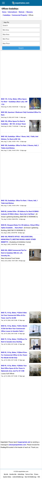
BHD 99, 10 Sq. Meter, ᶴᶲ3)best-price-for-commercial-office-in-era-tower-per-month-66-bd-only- (14, 355)
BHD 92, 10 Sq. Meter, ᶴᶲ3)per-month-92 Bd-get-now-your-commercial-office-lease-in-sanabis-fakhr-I (14, 328)
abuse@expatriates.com (17, 445)
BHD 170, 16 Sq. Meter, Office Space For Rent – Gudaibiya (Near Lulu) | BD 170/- (14, 101)
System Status (7, 477)
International (12, 12)
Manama (29, 12)
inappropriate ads (24, 442)
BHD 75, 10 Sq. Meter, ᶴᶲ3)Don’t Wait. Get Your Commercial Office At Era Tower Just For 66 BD (14, 315)
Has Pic (6, 22)
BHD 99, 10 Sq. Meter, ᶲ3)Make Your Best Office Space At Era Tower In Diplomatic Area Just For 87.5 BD (14, 368)
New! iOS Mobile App (30, 477)
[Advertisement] (21, 74)
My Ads (6, 474)
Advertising (21, 474)
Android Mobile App (18, 477)
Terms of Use (29, 474)
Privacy (36, 474)
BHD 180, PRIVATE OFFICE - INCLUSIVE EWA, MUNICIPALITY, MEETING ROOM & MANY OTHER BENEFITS (18, 239)
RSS (39, 477)
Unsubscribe (12, 474)
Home (4, 12)
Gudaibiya (6, 15)
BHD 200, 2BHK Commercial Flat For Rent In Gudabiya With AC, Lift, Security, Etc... (13, 253)
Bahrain (21, 12)
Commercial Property (19, 15)
